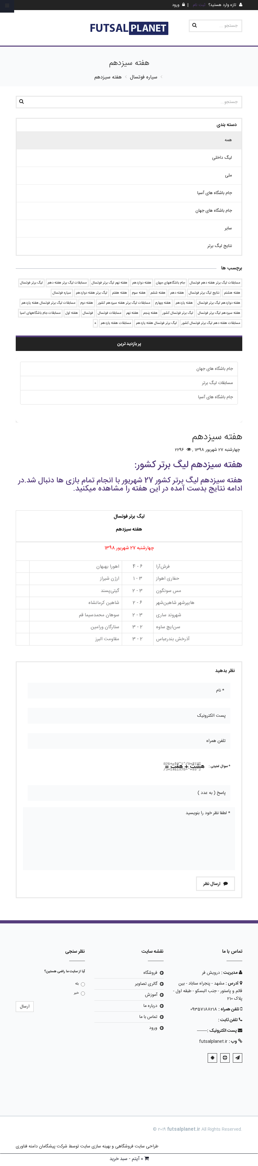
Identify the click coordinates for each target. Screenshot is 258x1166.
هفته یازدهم (184, 303)
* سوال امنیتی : (219, 766)
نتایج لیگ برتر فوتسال (204, 293)
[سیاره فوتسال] (129, 29)
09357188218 (203, 1009)
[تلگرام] (237, 1058)
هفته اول (71, 313)
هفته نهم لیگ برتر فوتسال (109, 283)
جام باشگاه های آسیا (215, 397)
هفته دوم (86, 303)
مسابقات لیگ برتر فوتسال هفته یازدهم (48, 303)
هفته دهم (177, 293)
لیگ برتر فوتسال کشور (177, 313)
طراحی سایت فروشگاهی (136, 1146)
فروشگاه (150, 973)
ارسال (25, 1006)
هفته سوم (139, 293)
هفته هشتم (232, 293)
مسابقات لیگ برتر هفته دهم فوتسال (215, 283)
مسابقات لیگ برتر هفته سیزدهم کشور (124, 303)
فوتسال (88, 313)
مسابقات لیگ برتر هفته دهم (67, 283)
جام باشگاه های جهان (214, 369)
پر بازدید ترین (129, 344)
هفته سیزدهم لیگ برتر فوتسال (219, 313)
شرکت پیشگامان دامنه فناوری (41, 1146)
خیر (76, 993)
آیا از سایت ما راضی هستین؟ (64, 971)
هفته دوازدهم (141, 283)
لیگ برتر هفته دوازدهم (91, 293)
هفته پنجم (150, 313)
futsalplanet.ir (213, 1041)
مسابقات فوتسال (109, 313)
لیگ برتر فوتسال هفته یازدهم (156, 323)
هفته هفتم (119, 293)
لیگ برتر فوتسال (31, 283)
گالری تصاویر (146, 984)
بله (77, 984)
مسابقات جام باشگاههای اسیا (40, 313)
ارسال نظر (212, 884)
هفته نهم (132, 313)
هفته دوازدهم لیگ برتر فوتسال (219, 303)
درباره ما (150, 1006)
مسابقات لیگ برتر (217, 383)
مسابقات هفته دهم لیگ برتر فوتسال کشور (211, 323)
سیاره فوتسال (62, 293)
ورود (153, 1028)
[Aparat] (225, 1058)
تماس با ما (148, 1017)
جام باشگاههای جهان (170, 283)
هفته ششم (157, 293)
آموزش (151, 995)
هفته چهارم (163, 303)
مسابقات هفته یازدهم (116, 323)
